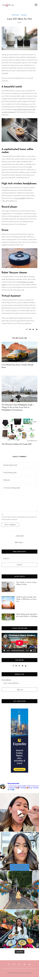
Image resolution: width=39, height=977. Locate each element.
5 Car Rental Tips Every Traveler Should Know (17, 366)
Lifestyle (24, 15)
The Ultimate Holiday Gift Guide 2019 (17, 444)
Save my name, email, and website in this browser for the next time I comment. (19, 518)
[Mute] (31, 650)
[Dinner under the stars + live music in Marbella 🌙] (19, 929)
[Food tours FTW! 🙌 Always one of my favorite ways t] (19, 812)
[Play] (4, 650)
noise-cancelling (19, 198)
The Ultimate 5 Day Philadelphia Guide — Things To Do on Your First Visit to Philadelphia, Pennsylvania (18, 407)
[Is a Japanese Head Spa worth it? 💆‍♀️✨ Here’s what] (19, 851)
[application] (19, 643)
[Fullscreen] (34, 650)
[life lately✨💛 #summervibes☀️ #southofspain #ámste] (19, 890)
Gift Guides (15, 15)
